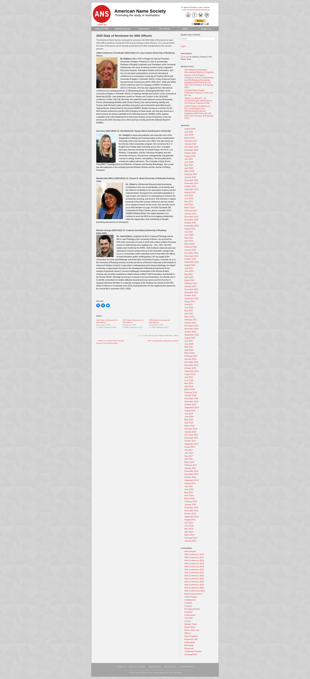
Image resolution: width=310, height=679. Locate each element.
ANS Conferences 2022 (194, 591)
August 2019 (189, 374)
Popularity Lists (191, 639)
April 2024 (188, 205)
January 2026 (190, 144)
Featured (161, 335)
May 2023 (188, 238)
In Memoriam (190, 615)
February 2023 (190, 247)
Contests (188, 603)
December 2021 (191, 289)
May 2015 (188, 529)
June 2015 (189, 526)
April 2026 (188, 135)
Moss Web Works (175, 673)
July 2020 (188, 341)
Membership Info (122, 29)
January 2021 (190, 323)
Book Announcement (193, 594)
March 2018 (189, 426)
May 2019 (188, 383)
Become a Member (137, 667)
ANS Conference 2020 (151, 335)
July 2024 (188, 195)
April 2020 (188, 350)
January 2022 (190, 286)
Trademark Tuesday (193, 651)
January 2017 (190, 468)
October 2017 (190, 441)
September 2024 (191, 189)
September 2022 (191, 262)
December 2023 (191, 217)
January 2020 (190, 359)
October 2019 (190, 368)
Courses (188, 606)
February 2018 (190, 429)
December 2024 (191, 180)
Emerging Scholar (192, 609)
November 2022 (191, 256)
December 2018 (191, 398)
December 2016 (191, 471)
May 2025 (188, 165)
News (185, 29)
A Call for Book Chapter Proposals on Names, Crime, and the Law (198, 92)
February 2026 (190, 141)
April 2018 (188, 423)
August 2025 (189, 156)
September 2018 (191, 408)
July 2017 (188, 450)
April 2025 (188, 168)
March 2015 (189, 535)
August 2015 (189, 520)
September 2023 (191, 226)
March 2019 (189, 389)
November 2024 (191, 183)
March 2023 (189, 244)
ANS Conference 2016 (194, 554)
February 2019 (190, 392)
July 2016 (188, 486)
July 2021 (188, 305)
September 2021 (191, 298)
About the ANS (101, 29)
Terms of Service (186, 667)
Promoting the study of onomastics (137, 15)
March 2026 (189, 138)
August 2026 (189, 129)
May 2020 (188, 347)
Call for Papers (190, 597)
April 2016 (188, 495)
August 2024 (189, 192)
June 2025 (189, 162)
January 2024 (190, 214)
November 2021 (191, 292)
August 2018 (189, 411)
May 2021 (188, 311)
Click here (185, 57)
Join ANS (188, 618)
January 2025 (190, 177)
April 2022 (188, 277)
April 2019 (188, 386)
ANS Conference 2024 (194, 582)
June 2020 (189, 344)
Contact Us (206, 29)
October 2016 (190, 477)
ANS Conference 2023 (194, 579)
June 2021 (189, 308)
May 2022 (188, 274)
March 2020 (189, 353)
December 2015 (191, 508)
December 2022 (191, 253)
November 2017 (191, 438)
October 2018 (190, 404)
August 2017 (189, 447)
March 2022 (189, 280)
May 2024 (188, 201)
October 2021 (190, 295)
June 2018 (189, 417)
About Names (190, 551)
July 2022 (188, 268)
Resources (189, 648)
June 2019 (189, 380)
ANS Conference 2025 (194, 585)
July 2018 (188, 414)
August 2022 (189, 265)
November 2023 (191, 220)
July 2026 (188, 132)
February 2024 (190, 211)
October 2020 (190, 332)
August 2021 (189, 301)
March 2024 (189, 208)
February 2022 (190, 283)
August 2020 (189, 338)
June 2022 (189, 271)
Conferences (143, 29)
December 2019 (191, 362)
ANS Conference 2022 (194, 576)
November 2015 (191, 511)
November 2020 (191, 329)
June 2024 (189, 198)
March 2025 (189, 171)
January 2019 (190, 395)
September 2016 (191, 480)
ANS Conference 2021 (194, 573)
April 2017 (188, 459)
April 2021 (188, 314)
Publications (189, 642)
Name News (189, 627)
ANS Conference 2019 (194, 567)
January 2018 (190, 432)
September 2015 (191, 517)
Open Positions (191, 636)
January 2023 (190, 250)
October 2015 (190, 514)
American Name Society (140, 11)
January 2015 (190, 541)
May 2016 (188, 492)
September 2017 (191, 444)
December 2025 (191, 147)
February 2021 (190, 320)
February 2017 (190, 465)
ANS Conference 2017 (194, 557)
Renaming (188, 645)
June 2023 (189, 235)
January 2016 (190, 504)
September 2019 (191, 371)
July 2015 (188, 523)
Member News (168, 335)
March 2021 (189, 317)
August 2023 (189, 229)
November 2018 (191, 401)
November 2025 (191, 150)
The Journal (164, 29)
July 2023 (188, 232)
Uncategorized (190, 654)
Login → (184, 46)
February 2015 (190, 538)
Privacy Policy (170, 667)
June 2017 (189, 453)
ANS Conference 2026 (194, 588)
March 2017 (189, 462)
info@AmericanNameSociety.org (198, 10)
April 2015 (188, 532)
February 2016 (190, 501)
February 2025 (190, 174)
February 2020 (190, 356)
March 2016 (189, 498)
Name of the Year (191, 630)
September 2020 (191, 335)
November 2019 (191, 365)
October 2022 (190, 259)
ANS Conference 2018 (194, 560)
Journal (187, 621)
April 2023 (188, 241)
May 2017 (188, 456)
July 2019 (188, 377)
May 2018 (188, 420)
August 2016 (189, 483)
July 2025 (188, 159)
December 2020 (191, 326)
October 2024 (190, 186)
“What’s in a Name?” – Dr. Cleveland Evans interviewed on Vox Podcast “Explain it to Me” (198, 100)
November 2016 (191, 474)
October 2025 (190, 153)
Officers (176, 335)
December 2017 (191, 435)
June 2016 (189, 489)
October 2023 (190, 223)
